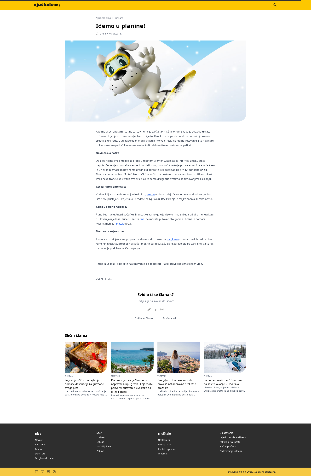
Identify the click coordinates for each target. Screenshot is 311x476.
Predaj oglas (165, 444)
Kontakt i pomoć (167, 449)
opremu (150, 194)
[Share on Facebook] (155, 309)
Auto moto (40, 444)
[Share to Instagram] (162, 309)
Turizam (118, 17)
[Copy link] (149, 309)
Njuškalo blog (103, 17)
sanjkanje (173, 239)
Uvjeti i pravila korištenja (233, 437)
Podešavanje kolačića (231, 451)
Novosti (39, 439)
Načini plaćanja (228, 446)
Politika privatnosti (230, 441)
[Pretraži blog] (275, 5)
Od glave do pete (44, 458)
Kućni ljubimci (104, 446)
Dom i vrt (40, 453)
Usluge (100, 441)
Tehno (38, 449)
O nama (162, 453)
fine (142, 219)
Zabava (100, 451)
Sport (99, 432)
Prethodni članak (144, 318)
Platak (120, 223)
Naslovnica (164, 439)
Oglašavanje (226, 432)
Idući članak (169, 318)
